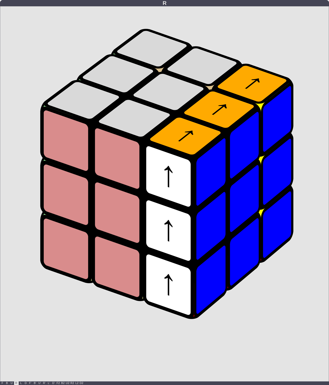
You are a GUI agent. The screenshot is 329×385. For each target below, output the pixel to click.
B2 (63, 383)
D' (53, 383)
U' (39, 383)
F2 (58, 383)
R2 (72, 383)
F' (30, 383)
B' (35, 383)
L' (49, 383)
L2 (76, 383)
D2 (81, 383)
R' (44, 383)
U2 (67, 383)
